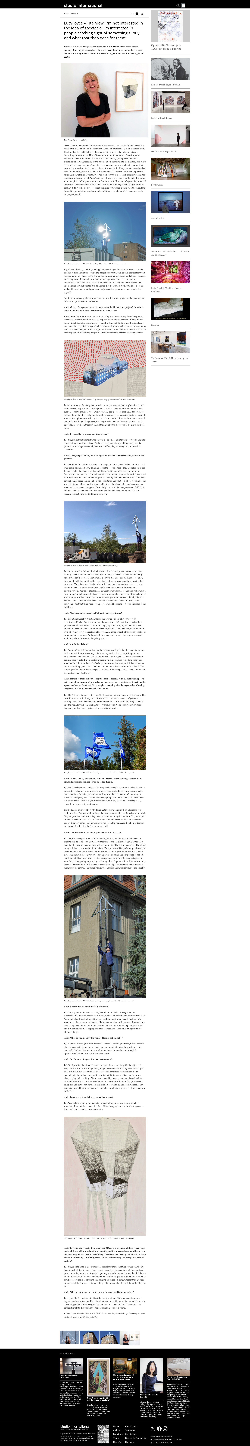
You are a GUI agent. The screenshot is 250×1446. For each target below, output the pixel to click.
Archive (116, 1430)
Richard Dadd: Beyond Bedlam (165, 84)
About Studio (131, 1426)
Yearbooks (130, 1430)
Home (116, 1426)
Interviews (118, 1434)
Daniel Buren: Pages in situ (164, 151)
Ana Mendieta (157, 218)
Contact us (130, 1442)
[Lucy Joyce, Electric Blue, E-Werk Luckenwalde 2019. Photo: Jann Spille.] (70, 1331)
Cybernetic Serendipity (135, 1438)
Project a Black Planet (161, 117)
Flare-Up (155, 324)
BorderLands (157, 184)
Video (116, 1438)
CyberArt (117, 1442)
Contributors (130, 1434)
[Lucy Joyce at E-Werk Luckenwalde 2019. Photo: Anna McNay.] (130, 1331)
